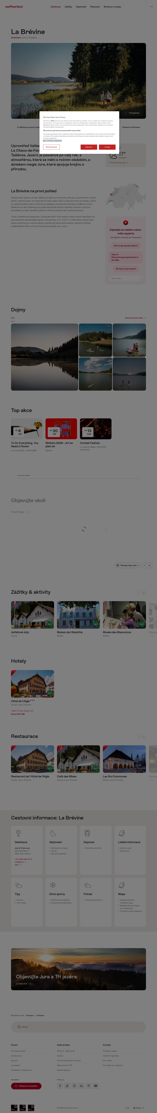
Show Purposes (51, 147)
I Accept (107, 147)
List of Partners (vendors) (52, 140)
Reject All (88, 147)
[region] (79, 132)
